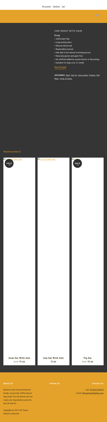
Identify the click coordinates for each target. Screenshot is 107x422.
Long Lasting (83, 75)
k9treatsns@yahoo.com (93, 393)
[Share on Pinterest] (74, 82)
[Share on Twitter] (68, 82)
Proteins (92, 75)
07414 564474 (97, 389)
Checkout (56, 6)
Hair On (74, 75)
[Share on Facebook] (65, 82)
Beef (68, 75)
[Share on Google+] (71, 82)
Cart (63, 6)
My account (46, 6)
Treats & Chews (66, 78)
